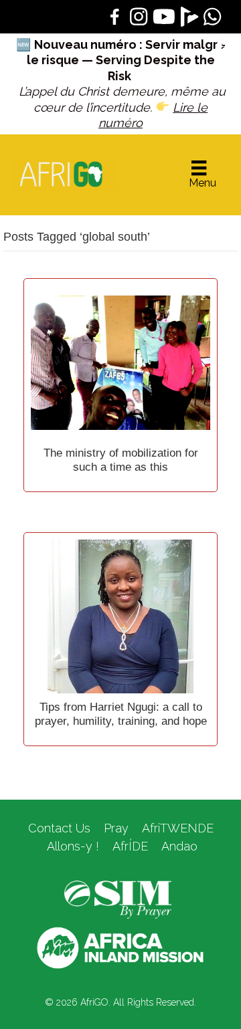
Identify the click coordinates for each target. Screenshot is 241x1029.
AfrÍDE (130, 846)
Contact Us (59, 828)
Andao (179, 846)
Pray (116, 828)
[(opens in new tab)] (117, 898)
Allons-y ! (71, 846)
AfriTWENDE (178, 828)
